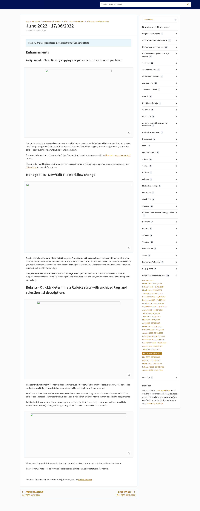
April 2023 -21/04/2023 (151, 323)
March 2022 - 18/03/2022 (152, 363)
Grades (147, 159)
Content (147, 63)
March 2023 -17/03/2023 (151, 326)
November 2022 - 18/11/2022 (153, 339)
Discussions (148, 139)
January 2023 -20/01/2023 (152, 333)
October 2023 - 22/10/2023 (153, 303)
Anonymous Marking (152, 76)
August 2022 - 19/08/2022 (152, 346)
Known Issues (147, 280)
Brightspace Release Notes (98, 21)
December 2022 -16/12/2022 (153, 336)
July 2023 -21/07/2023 (151, 313)
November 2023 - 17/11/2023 (153, 300)
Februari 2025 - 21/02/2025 (153, 287)
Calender (147, 109)
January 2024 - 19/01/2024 (152, 293)
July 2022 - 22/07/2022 (151, 349)
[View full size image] (78, 102)
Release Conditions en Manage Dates (158, 213)
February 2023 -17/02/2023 (153, 329)
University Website (154, 403)
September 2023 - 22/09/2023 (154, 306)
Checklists (148, 116)
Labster (146, 179)
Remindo (147, 222)
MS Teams (147, 192)
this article (31, 167)
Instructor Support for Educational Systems (43, 21)
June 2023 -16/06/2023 (151, 316)
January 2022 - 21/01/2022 (152, 370)
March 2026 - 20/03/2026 (152, 283)
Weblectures (149, 248)
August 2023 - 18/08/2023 (152, 310)
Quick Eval (148, 199)
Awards (146, 96)
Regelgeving (149, 268)
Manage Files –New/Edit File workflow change (60, 174)
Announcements (150, 69)
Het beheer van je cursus (154, 47)
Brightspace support (152, 33)
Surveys (147, 235)
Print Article (148, 19)
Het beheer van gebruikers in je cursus (155, 55)
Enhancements (37, 52)
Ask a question (163, 390)
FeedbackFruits (150, 152)
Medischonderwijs (151, 186)
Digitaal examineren (152, 132)
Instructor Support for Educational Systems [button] (19, 3)
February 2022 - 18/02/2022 (153, 367)
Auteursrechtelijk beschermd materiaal (154, 124)
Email (146, 145)
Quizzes (147, 206)
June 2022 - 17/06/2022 (50, 26)
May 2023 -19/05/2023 (151, 320)
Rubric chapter (85, 479)
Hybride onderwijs (151, 103)
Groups (146, 166)
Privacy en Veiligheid (152, 262)
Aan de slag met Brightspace (156, 40)
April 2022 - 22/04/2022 (151, 360)
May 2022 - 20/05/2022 (151, 357)
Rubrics (146, 228)
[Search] (188, 5)
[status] (78, 43)
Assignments (149, 83)
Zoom (146, 255)
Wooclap (147, 377)
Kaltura (146, 172)
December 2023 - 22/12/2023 (153, 297)
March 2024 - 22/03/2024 (152, 290)
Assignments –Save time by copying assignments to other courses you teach (74, 60)
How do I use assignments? (117, 155)
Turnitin (147, 242)
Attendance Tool (150, 89)
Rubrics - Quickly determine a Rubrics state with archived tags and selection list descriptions (76, 290)
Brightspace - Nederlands (74, 21)
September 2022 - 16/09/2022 (154, 343)
